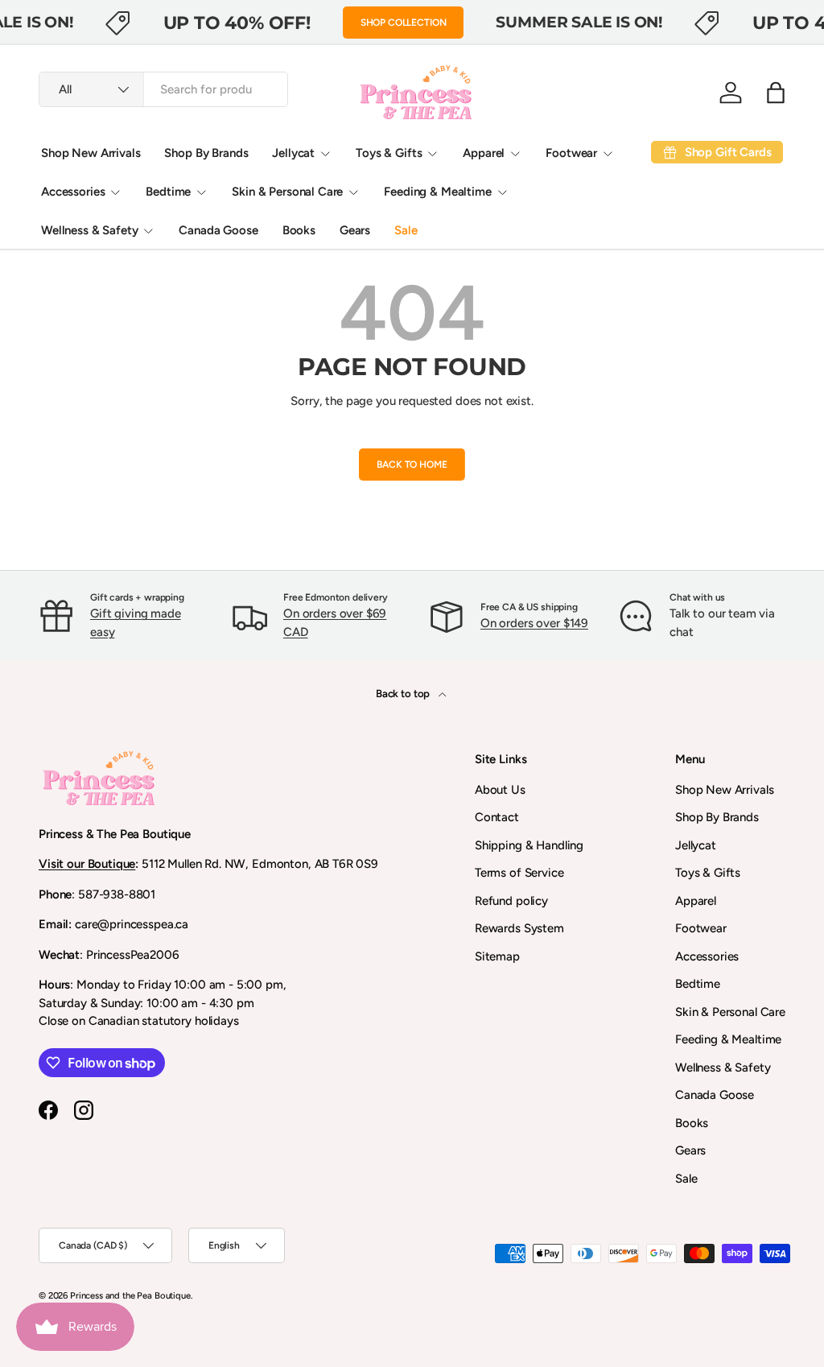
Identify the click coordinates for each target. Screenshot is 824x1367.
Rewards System (519, 928)
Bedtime (697, 984)
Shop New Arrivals (90, 153)
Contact (497, 817)
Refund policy (511, 901)
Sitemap (497, 956)
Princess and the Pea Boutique (130, 1295)
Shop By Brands (206, 153)
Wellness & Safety (722, 1067)
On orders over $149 (534, 623)
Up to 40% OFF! (237, 22)
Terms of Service (519, 872)
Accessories (707, 956)
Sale (405, 230)
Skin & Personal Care (730, 1012)
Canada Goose (218, 230)
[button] (775, 92)
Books (298, 230)
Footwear (701, 928)
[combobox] (163, 89)
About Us (500, 790)
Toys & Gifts (707, 872)
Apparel (695, 901)
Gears (355, 230)
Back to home (412, 464)
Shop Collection (403, 22)
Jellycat (695, 845)
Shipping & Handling (529, 845)
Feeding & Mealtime (728, 1039)
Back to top (404, 693)
